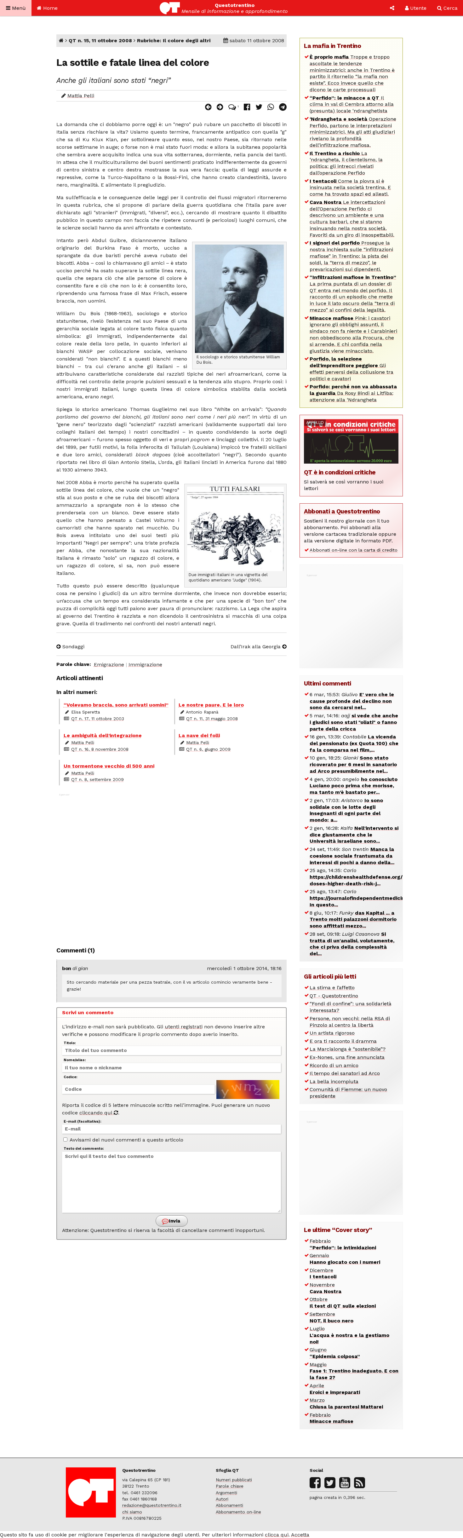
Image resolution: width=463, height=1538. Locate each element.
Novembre (325, 1288)
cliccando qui (96, 1113)
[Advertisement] (171, 867)
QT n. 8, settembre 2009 (97, 779)
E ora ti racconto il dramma (343, 1041)
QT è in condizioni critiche (340, 472)
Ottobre (343, 1302)
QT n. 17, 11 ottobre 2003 (97, 718)
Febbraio (343, 1244)
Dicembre (323, 1273)
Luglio (349, 1335)
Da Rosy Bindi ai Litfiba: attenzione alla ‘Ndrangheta (353, 393)
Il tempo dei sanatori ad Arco (345, 1073)
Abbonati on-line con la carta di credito (353, 549)
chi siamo (132, 1511)
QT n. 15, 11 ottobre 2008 (100, 40)
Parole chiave (229, 1486)
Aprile (335, 1389)
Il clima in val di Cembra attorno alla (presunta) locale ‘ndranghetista (352, 104)
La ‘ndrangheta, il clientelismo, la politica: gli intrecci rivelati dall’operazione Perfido (346, 163)
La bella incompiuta (334, 1081)
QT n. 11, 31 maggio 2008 (212, 718)
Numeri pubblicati (234, 1479)
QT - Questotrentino (334, 996)
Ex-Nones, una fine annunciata (347, 1057)
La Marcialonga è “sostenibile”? (348, 1049)
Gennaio (345, 1258)
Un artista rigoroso (332, 1033)
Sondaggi (72, 647)
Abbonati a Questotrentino (342, 511)
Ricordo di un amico (334, 1065)
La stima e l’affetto (332, 988)
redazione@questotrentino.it (151, 1505)
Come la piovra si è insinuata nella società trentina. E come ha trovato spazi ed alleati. (350, 187)
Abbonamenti (229, 1505)
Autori (222, 1498)
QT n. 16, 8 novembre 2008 (100, 749)
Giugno (335, 1353)
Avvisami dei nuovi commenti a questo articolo (125, 1140)
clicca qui (277, 1535)
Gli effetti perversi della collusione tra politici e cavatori (351, 368)
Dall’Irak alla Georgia (256, 647)
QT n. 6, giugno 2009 (208, 749)
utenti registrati (184, 1027)
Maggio (354, 1371)
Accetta (300, 1535)
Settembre (331, 1317)
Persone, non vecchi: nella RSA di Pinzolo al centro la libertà (350, 1021)
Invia (174, 1221)
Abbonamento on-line (238, 1511)
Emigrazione (109, 665)
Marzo (346, 1403)
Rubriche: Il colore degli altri (173, 40)
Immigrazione (145, 665)
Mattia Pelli (80, 96)
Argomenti (226, 1492)
